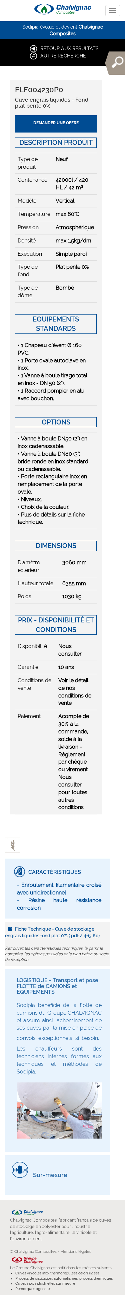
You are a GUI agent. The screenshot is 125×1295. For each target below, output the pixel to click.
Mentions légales (75, 1251)
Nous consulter (70, 650)
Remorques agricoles (33, 1289)
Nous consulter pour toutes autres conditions (72, 792)
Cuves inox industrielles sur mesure (45, 1283)
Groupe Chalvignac (33, 1267)
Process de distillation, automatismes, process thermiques (64, 1278)
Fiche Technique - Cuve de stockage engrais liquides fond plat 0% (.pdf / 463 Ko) (52, 932)
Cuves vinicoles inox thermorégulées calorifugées (57, 1273)
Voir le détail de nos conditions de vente (74, 691)
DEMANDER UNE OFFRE (56, 123)
